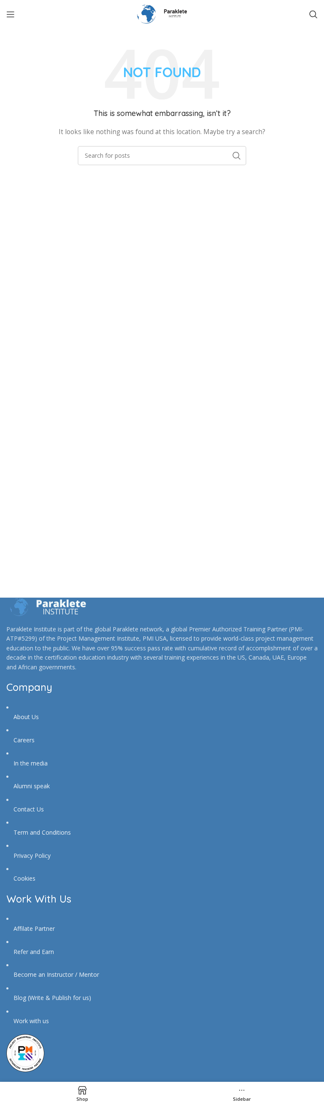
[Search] (313, 14)
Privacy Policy (32, 856)
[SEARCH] (236, 155)
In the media (31, 763)
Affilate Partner (34, 928)
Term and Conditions (42, 832)
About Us (26, 717)
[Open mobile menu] (10, 14)
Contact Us (29, 809)
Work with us (31, 1021)
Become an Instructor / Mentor (56, 974)
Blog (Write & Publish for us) (52, 998)
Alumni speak (32, 786)
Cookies (24, 878)
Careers (24, 740)
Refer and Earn (34, 952)
